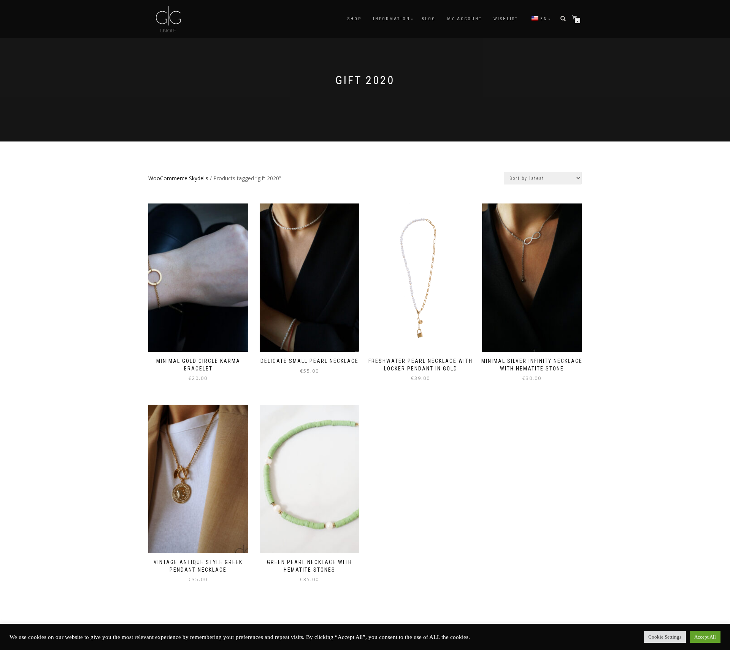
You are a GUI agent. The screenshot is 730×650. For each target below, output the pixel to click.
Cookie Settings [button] (664, 637)
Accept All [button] (705, 637)
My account (464, 18)
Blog (429, 18)
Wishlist (506, 18)
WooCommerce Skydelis (178, 178)
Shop (355, 18)
